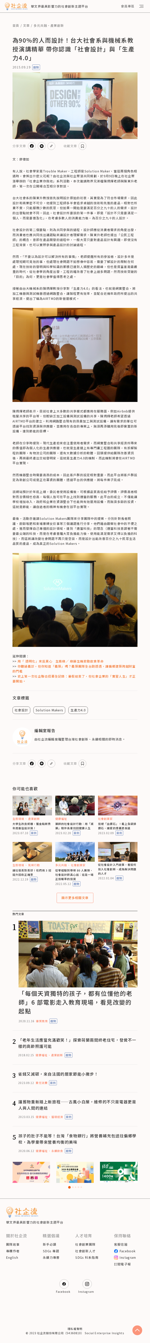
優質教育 (42, 1021)
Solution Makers (49, 710)
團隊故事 (13, 1244)
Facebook (128, 1251)
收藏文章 (70, 145)
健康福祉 (61, 819)
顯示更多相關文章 (75, 897)
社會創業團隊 (85, 1244)
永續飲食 (57, 1151)
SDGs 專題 (51, 1251)
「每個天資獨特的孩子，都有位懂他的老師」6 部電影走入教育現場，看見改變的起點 (75, 1002)
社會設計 (21, 710)
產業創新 (57, 25)
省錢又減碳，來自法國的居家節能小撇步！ (58, 1074)
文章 (26, 25)
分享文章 (19, 145)
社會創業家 (105, 819)
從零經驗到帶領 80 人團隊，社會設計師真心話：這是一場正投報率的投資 (74, 874)
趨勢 (36, 67)
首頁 (15, 25)
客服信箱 (121, 1244)
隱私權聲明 (75, 1329)
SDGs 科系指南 (86, 1257)
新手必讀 (49, 1244)
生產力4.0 (78, 710)
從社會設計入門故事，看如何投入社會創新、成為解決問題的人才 (117, 869)
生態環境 (18, 819)
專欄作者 (13, 1251)
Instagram (128, 1257)
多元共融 (40, 25)
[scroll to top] (137, 1330)
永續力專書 (51, 1257)
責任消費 (41, 1083)
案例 (34, 833)
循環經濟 (57, 1117)
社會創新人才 (85, 1251)
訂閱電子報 (122, 1264)
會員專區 (127, 6)
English (12, 1257)
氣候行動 (34, 865)
